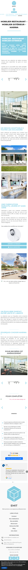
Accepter (4, 567)
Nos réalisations (14, 518)
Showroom (14, 523)
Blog (14, 528)
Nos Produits (10, 14)
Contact (14, 516)
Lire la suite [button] (8, 474)
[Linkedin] (12, 12)
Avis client (14, 531)
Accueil (2, 14)
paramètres (19, 565)
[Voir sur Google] (3, 465)
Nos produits (14, 521)
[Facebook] (16, 12)
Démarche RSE (14, 526)
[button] (14, 9)
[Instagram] (14, 12)
